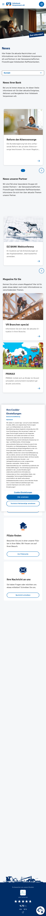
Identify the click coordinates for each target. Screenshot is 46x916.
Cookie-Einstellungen (23, 492)
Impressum (9, 420)
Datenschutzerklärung (13, 416)
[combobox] (23, 72)
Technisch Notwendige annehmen (23, 503)
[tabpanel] (23, 137)
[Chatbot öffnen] (40, 910)
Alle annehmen (22, 497)
